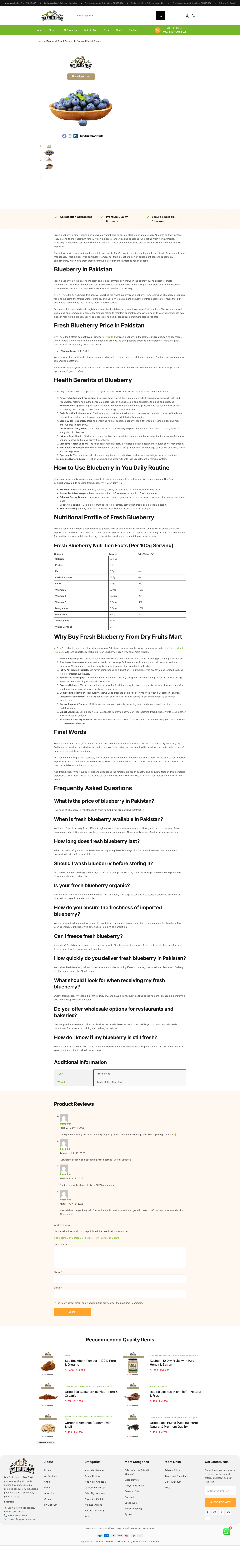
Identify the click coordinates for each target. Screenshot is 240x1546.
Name (58, 1272)
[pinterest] (221, 1512)
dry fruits (108, 336)
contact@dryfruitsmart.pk (21, 1519)
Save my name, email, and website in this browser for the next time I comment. (100, 1303)
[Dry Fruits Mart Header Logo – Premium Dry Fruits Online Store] (52, 8)
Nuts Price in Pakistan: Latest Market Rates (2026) (174, 1355)
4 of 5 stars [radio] (99, 1237)
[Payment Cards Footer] (120, 1535)
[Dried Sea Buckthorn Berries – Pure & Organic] (48, 1384)
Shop (67, 1355)
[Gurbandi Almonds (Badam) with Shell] (48, 1415)
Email (58, 1287)
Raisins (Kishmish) (158, 1386)
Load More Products (46, 1442)
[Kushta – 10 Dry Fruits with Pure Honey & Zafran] (133, 1353)
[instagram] (214, 1512)
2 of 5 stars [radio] (73, 1237)
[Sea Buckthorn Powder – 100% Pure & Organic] (48, 1353)
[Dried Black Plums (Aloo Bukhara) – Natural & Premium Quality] (133, 1415)
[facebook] (207, 1512)
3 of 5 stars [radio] (86, 1237)
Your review (61, 1244)
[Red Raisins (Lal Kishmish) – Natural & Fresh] (133, 1384)
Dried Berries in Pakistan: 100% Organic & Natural (88, 1386)
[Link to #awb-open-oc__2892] (201, 16)
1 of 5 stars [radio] (60, 1237)
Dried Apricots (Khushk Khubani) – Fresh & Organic (174, 1417)
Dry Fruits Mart (87, 1541)
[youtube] (228, 1512)
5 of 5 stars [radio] (112, 1237)
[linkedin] (207, 1518)
